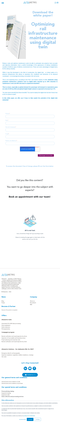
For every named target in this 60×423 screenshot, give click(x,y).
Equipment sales (6, 394)
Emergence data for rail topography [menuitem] (11, 353)
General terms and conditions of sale (11, 381)
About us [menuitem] (32, 301)
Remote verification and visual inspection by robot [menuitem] (14, 341)
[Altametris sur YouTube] (30, 368)
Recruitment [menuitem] (33, 302)
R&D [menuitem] (31, 304)
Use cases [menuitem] (4, 356)
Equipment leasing (6, 393)
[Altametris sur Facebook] (34, 368)
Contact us (30, 374)
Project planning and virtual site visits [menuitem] (11, 339)
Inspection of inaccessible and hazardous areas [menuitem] (13, 338)
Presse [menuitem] (3, 302)
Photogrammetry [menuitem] (6, 329)
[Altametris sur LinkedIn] (25, 368)
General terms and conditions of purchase (12, 383)
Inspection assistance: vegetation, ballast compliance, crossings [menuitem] (17, 355)
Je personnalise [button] (22, 419)
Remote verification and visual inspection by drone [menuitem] (14, 336)
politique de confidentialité (29, 415)
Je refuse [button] (38, 419)
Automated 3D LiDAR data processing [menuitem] (11, 323)
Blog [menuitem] (3, 301)
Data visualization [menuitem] (6, 325)
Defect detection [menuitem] (6, 327)
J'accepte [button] (30, 419)
